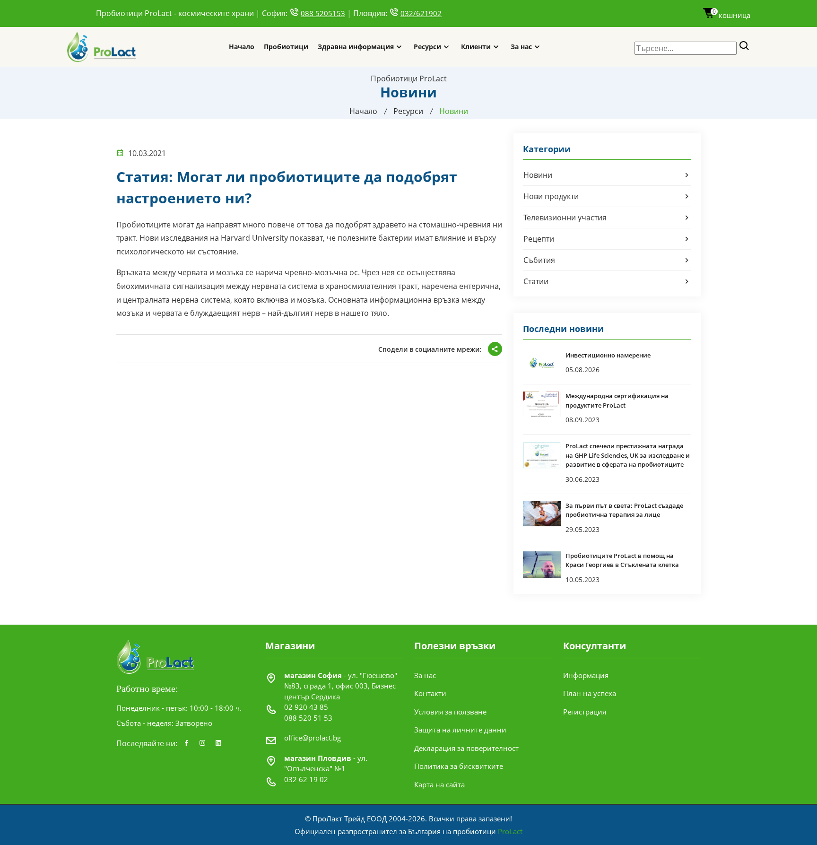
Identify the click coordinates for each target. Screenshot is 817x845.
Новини (537, 175)
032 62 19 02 (306, 779)
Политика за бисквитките (458, 766)
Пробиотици (286, 46)
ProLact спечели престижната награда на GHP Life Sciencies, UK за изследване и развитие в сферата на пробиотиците (627, 455)
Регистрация (584, 711)
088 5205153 (323, 13)
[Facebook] (186, 743)
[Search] (744, 46)
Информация (585, 675)
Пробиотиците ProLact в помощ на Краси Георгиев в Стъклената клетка (622, 560)
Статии (535, 281)
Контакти (430, 693)
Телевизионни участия (565, 217)
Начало (241, 46)
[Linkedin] (218, 743)
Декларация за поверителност (466, 748)
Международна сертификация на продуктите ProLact (617, 400)
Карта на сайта (439, 784)
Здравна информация (356, 46)
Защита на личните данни (460, 729)
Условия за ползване (450, 711)
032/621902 (421, 13)
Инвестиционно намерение (608, 355)
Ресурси (427, 46)
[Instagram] (202, 743)
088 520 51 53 (308, 718)
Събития (539, 260)
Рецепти (538, 239)
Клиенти (476, 46)
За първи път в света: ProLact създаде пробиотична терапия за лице (624, 510)
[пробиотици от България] (102, 46)
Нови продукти (551, 196)
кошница (731, 15)
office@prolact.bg (312, 737)
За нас (521, 46)
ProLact (510, 831)
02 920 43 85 (306, 707)
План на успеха (589, 693)
